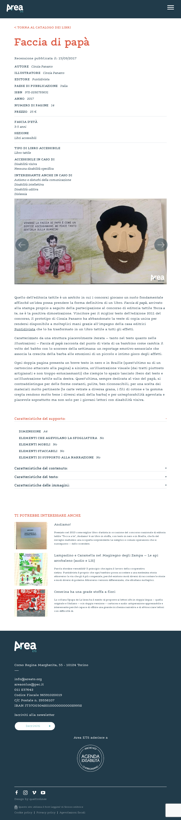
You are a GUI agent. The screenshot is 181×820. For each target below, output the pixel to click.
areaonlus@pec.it (29, 685)
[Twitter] (25, 793)
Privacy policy (45, 812)
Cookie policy (23, 812)
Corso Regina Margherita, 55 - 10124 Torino (51, 665)
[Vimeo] (34, 793)
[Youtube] (43, 793)
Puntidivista (24, 329)
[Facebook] (16, 793)
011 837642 (23, 690)
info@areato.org (28, 679)
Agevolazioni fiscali (72, 812)
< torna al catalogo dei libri (42, 28)
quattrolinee (38, 799)
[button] (18, 239)
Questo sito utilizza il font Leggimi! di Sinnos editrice (51, 807)
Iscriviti (33, 726)
